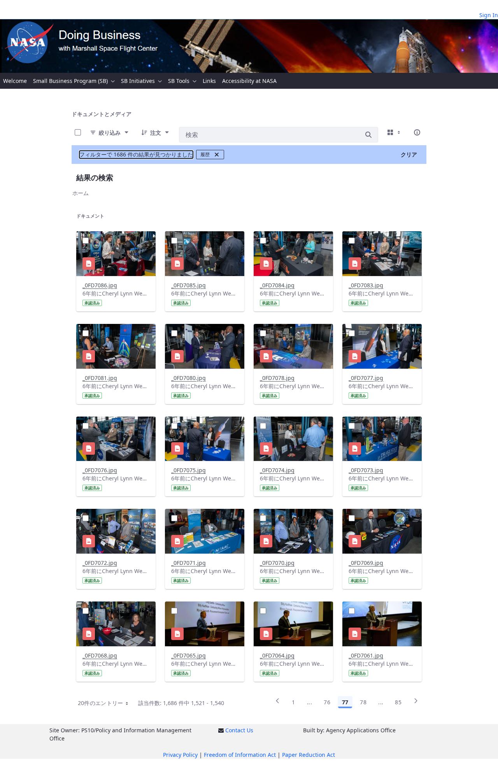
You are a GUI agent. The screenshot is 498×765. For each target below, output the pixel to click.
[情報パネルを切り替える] (417, 132)
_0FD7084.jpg (277, 285)
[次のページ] (416, 703)
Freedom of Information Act (240, 754)
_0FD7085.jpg (188, 285)
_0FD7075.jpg (188, 470)
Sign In (488, 15)
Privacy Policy (180, 754)
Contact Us (239, 730)
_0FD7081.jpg (99, 378)
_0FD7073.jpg (366, 470)
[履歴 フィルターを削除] (217, 154)
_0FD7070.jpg (277, 562)
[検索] (368, 134)
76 (327, 702)
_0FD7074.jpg (277, 470)
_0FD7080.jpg (188, 378)
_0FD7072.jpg (99, 562)
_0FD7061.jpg (366, 655)
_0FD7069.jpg (366, 562)
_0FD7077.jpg (366, 378)
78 (363, 702)
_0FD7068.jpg (99, 655)
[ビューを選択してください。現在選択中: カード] (394, 132)
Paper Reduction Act (308, 754)
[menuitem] (15, 81)
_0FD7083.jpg (366, 285)
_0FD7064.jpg (277, 655)
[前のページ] (277, 703)
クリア (409, 154)
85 (398, 702)
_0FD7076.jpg (99, 470)
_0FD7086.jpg (99, 285)
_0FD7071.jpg (188, 562)
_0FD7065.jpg (188, 655)
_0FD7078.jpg (277, 378)
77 (345, 702)
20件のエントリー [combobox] (100, 703)
